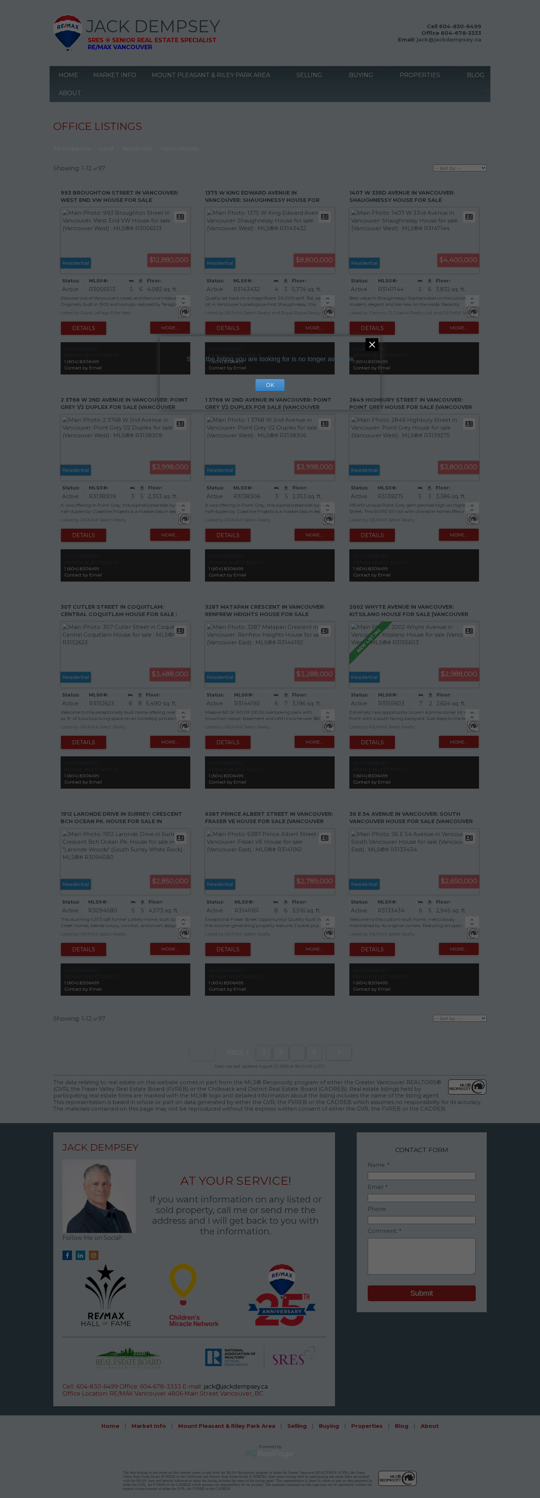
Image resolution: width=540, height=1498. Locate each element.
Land (106, 148)
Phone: (377, 1209)
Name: (377, 1165)
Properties (420, 75)
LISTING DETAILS (83, 328)
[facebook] (69, 1255)
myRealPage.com (270, 1454)
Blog (476, 75)
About (70, 93)
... (297, 1052)
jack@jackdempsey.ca (449, 39)
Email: (376, 1187)
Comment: (383, 1231)
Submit (421, 1293)
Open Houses (179, 148)
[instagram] (95, 1255)
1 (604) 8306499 (81, 361)
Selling (309, 75)
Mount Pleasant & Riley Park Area (211, 75)
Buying (361, 75)
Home (68, 75)
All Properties (71, 148)
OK (270, 385)
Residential (137, 148)
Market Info (114, 75)
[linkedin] (82, 1255)
